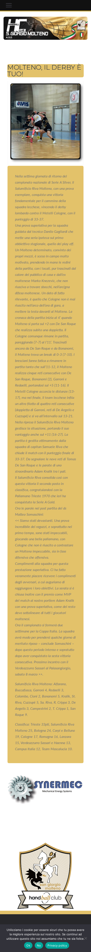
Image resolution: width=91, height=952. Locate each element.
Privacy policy (57, 945)
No (39, 945)
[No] (85, 938)
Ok (28, 945)
